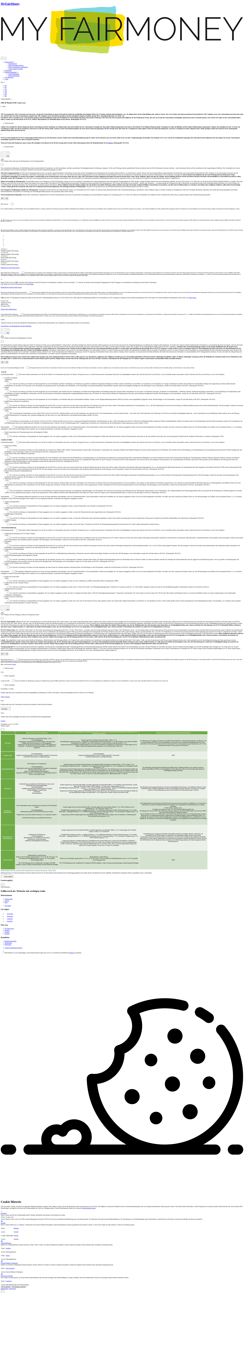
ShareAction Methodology (9, 309)
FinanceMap (30, 284)
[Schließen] (2, 729)
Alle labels (5, 709)
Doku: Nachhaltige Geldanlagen (18, 67)
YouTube (9, 921)
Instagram (10, 916)
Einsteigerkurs (12, 64)
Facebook (10, 914)
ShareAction (192, 297)
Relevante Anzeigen (7, 1276)
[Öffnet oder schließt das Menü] (3, 58)
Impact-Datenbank (14, 76)
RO (6, 94)
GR (6, 91)
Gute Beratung (9, 77)
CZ (6, 89)
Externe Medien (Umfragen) (9, 1263)
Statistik (3, 1223)
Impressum (12, 1289)
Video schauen (5, 697)
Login (6, 79)
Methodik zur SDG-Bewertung (10, 268)
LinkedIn (10, 919)
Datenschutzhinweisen (89, 1208)
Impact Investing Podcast (15, 65)
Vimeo (8, 1255)
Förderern (72, 953)
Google (16, 1235)
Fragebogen (8, 70)
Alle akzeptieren (6, 1287)
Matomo (16, 1228)
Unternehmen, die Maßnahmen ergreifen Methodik (16, 326)
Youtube (8, 1248)
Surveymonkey (10, 1268)
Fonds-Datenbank (13, 74)
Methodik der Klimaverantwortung (11, 287)
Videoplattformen (6, 1243)
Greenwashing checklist (15, 69)
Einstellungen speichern (18, 1287)
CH (6, 92)
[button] (122, 118)
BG (6, 96)
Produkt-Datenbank (11, 72)
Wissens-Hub (9, 62)
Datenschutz (5, 1289)
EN (6, 85)
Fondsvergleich (8, 876)
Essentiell (3, 1213)
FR (5, 87)
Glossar (110, 143)
